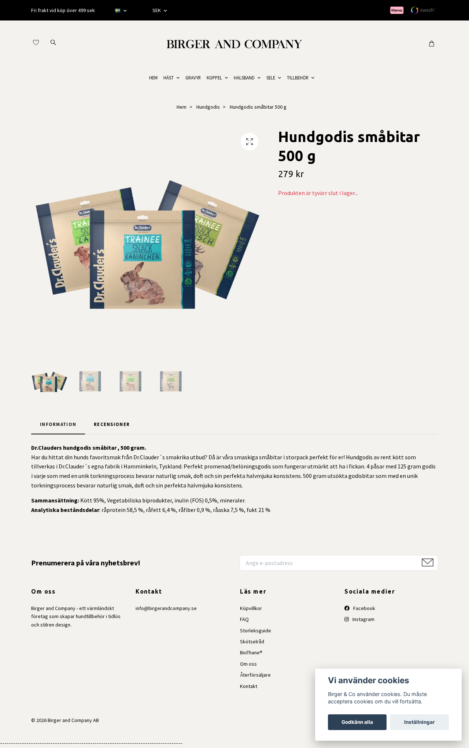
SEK (157, 10)
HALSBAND (244, 78)
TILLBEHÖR (298, 78)
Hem (182, 107)
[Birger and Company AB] (234, 43)
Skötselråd (252, 641)
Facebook (363, 608)
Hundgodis (208, 107)
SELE (270, 78)
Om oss (248, 664)
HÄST (168, 78)
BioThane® (251, 652)
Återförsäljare (255, 675)
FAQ (244, 619)
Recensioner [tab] (112, 424)
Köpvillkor (251, 608)
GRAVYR (193, 78)
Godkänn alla (357, 722)
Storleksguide (255, 630)
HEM (153, 78)
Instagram (362, 619)
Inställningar (419, 722)
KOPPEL (214, 78)
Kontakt (248, 686)
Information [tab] (58, 424)
